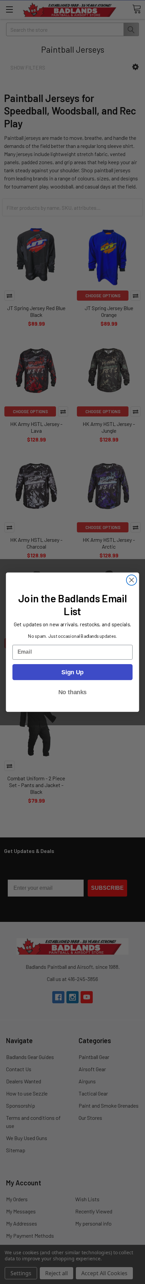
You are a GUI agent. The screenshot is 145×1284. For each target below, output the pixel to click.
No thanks (72, 692)
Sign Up (72, 672)
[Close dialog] (131, 580)
